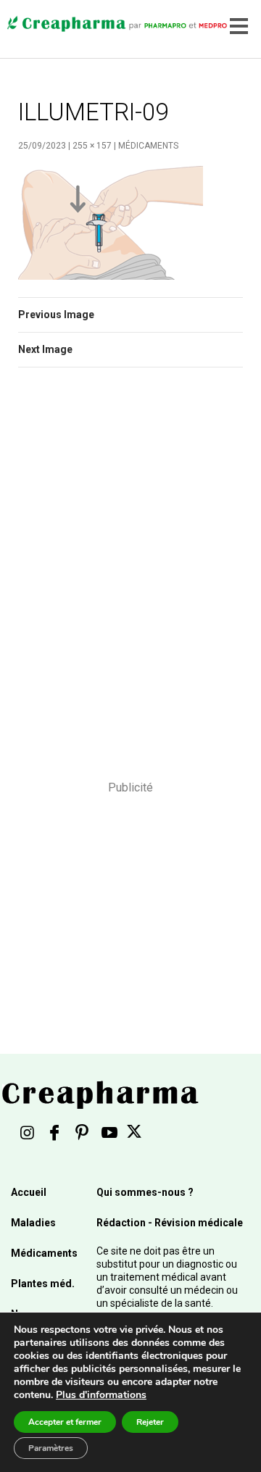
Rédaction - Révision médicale (169, 1222)
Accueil (28, 1192)
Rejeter (150, 1422)
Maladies (33, 1222)
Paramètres (50, 1448)
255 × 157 (92, 146)
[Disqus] (130, 583)
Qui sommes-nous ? (145, 1192)
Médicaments (148, 146)
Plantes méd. (43, 1283)
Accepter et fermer (65, 1422)
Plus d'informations (101, 1395)
